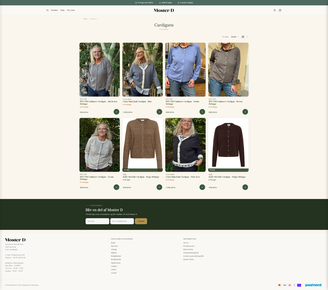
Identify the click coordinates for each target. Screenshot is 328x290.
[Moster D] (55, 240)
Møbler (114, 253)
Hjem (85, 19)
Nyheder (114, 246)
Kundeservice (188, 246)
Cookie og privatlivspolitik (193, 256)
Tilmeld (141, 221)
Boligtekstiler (116, 259)
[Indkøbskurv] (280, 10)
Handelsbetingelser (191, 253)
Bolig (113, 243)
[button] (235, 37)
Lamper (114, 266)
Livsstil (113, 273)
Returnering (188, 249)
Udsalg (114, 249)
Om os (185, 243)
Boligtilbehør (116, 256)
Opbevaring (115, 263)
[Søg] (275, 10)
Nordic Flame (188, 259)
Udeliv (113, 269)
